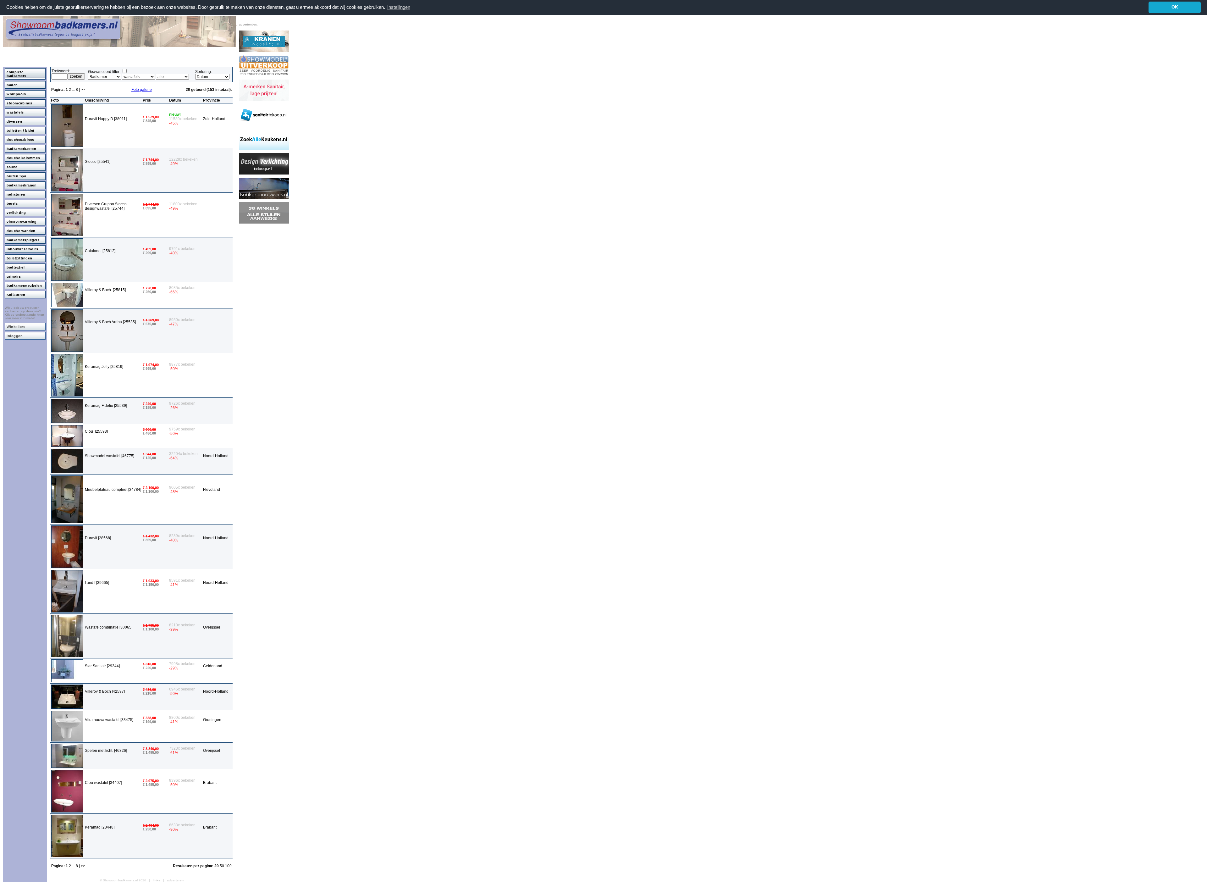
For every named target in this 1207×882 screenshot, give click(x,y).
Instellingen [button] (398, 7)
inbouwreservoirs (22, 249)
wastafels (15, 112)
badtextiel (16, 267)
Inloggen (15, 336)
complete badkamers (16, 74)
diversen (14, 121)
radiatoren (16, 194)
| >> (82, 89)
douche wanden (21, 231)
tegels (12, 203)
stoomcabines (19, 103)
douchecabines (20, 139)
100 (228, 866)
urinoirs (14, 276)
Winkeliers (16, 327)
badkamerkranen (21, 185)
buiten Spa (16, 176)
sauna (12, 167)
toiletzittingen (19, 258)
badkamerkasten (21, 149)
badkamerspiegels (23, 240)
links (156, 880)
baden (12, 85)
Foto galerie (141, 89)
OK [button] (1174, 7)
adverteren (175, 880)
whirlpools (16, 94)
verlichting (16, 212)
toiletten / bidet (21, 130)
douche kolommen (23, 158)
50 (222, 866)
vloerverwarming (22, 222)
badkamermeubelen (24, 285)
